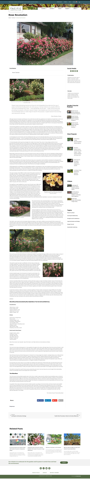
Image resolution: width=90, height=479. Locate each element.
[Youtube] (75, 71)
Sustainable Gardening (72, 227)
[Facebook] (71, 71)
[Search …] (79, 2)
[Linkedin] (77, 71)
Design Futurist (70, 224)
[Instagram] (73, 71)
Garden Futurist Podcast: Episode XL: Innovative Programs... (76, 112)
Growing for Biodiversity (72, 215)
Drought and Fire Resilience (73, 218)
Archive (13, 17)
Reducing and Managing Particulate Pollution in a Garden (77, 162)
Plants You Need (70, 212)
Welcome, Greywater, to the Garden (53, 447)
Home (10, 17)
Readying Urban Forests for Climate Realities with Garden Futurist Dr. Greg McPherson (36, 449)
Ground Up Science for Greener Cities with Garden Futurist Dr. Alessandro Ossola (17, 449)
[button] (44, 9)
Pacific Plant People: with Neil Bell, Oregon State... (76, 200)
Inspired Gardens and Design (73, 221)
